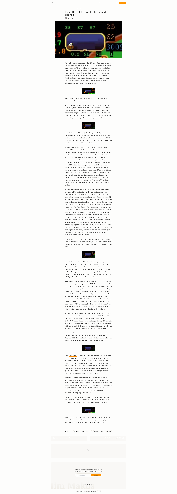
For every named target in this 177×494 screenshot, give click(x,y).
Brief (95, 491)
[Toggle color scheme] (99, 491)
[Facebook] (83, 484)
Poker (80, 9)
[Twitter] (85, 484)
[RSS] (93, 484)
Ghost (91, 491)
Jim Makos (81, 491)
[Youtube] (91, 484)
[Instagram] (87, 484)
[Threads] (89, 484)
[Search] (117, 3)
